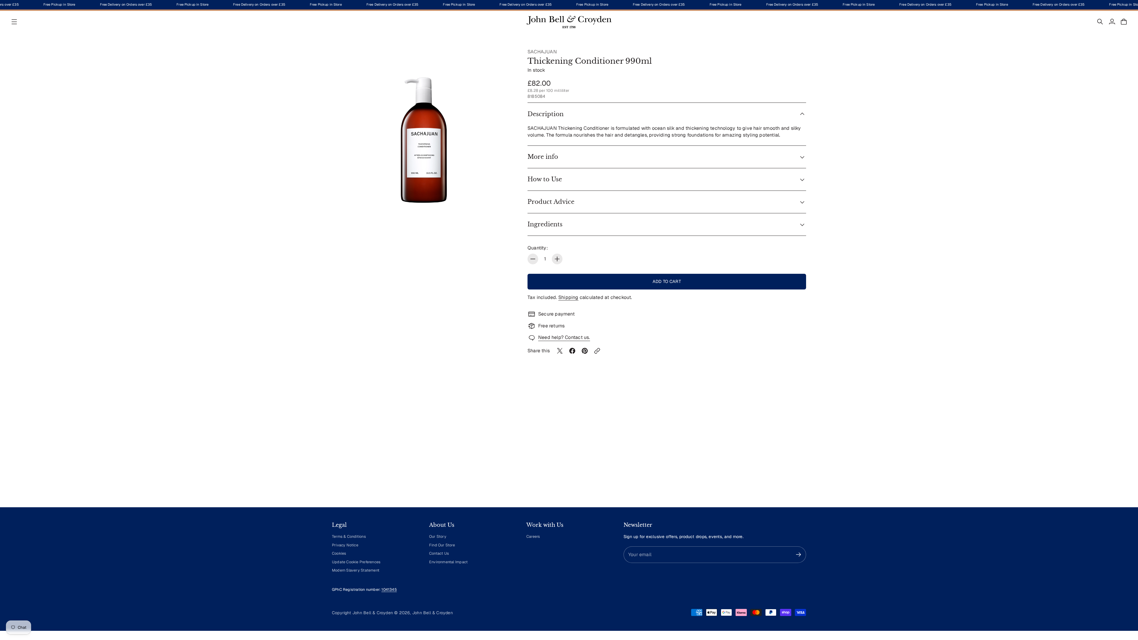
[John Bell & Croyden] (569, 21)
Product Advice (551, 201)
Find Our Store (442, 545)
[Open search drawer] (1100, 22)
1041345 (389, 589)
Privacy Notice (345, 545)
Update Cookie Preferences (356, 561)
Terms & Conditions (349, 536)
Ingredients (545, 224)
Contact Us (439, 553)
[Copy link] (597, 350)
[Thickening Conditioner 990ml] (424, 140)
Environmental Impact (448, 561)
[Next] (799, 448)
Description (546, 114)
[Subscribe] (798, 554)
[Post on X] (559, 350)
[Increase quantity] (557, 259)
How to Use (545, 179)
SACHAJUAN (542, 52)
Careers (533, 536)
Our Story (437, 536)
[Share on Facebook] (572, 350)
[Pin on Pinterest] (584, 350)
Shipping (568, 297)
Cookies (339, 553)
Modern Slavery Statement (355, 570)
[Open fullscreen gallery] (504, 221)
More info (543, 156)
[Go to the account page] (1112, 22)
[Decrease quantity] (533, 259)
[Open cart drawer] (1124, 22)
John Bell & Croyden (432, 612)
